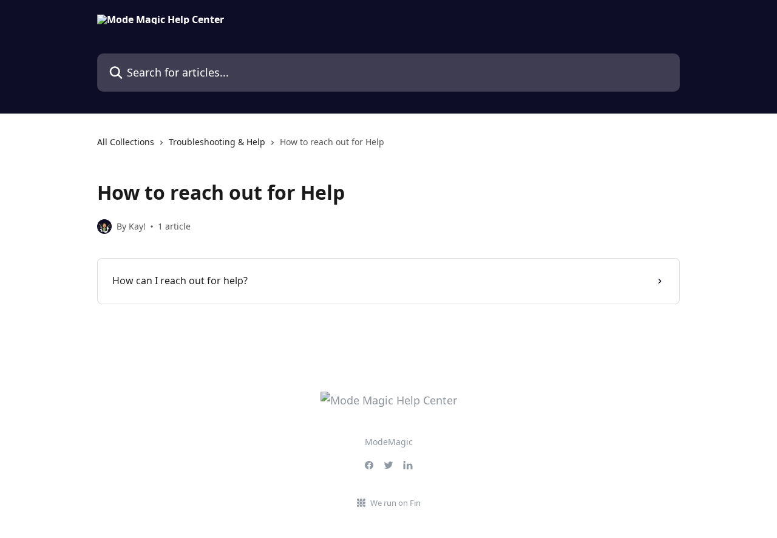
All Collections (125, 142)
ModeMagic (389, 442)
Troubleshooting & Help (217, 142)
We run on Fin (395, 502)
